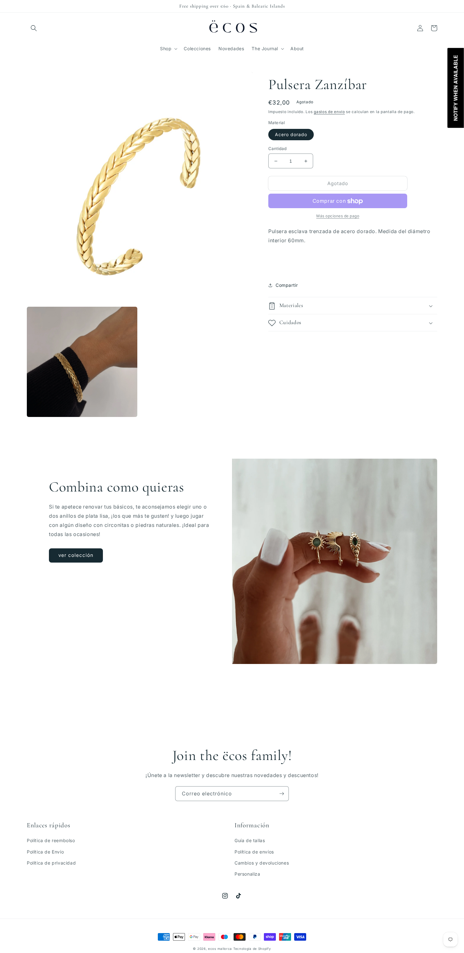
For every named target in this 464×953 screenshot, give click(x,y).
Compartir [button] (287, 285)
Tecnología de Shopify (252, 948)
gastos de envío (329, 111)
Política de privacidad (51, 863)
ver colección (75, 555)
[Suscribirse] (282, 793)
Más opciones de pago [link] (337, 216)
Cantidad (277, 148)
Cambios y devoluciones (262, 863)
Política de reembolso (51, 840)
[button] (34, 28)
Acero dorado (291, 134)
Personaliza (247, 874)
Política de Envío (45, 851)
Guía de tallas (250, 840)
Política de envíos (254, 851)
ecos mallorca (220, 948)
